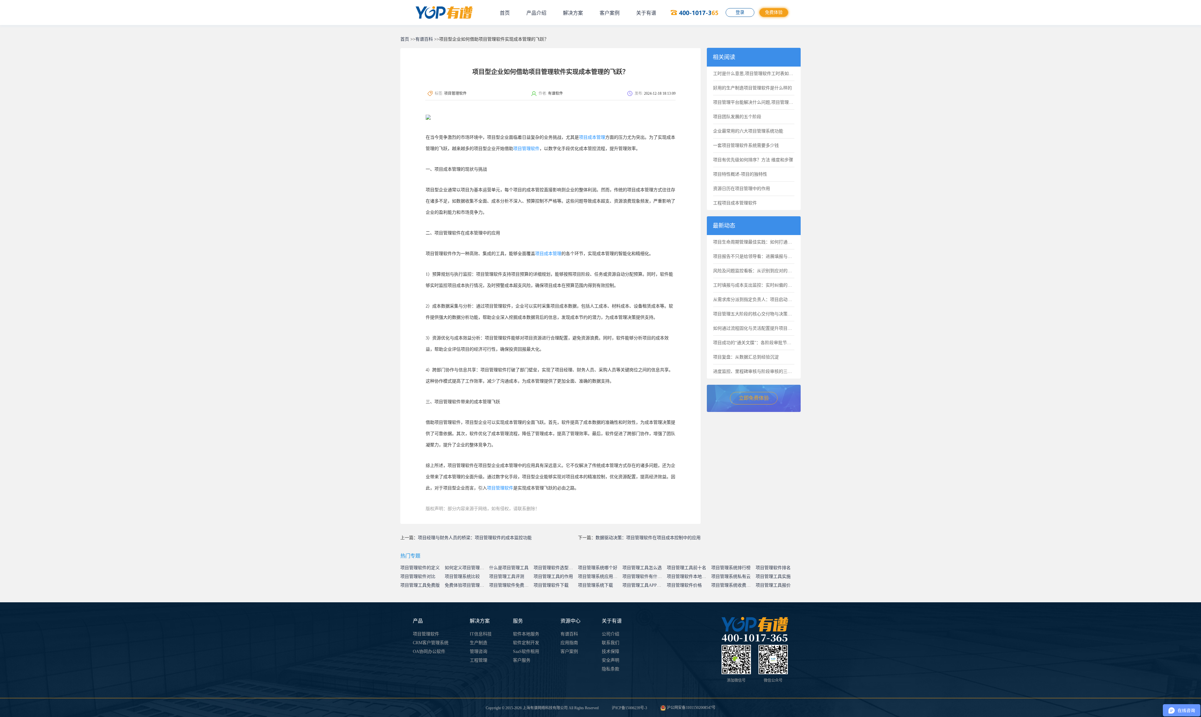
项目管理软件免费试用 (511, 585)
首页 (505, 13)
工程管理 (478, 660)
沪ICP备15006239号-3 (629, 708)
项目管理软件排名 (773, 567)
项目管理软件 (526, 148)
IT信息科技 (481, 634)
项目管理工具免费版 (420, 585)
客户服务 (521, 660)
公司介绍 (610, 634)
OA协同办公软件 (429, 651)
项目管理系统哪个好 (597, 567)
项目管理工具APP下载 (644, 585)
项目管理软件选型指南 (555, 567)
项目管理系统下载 (595, 585)
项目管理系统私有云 (731, 576)
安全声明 (610, 660)
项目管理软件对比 (417, 576)
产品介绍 (536, 13)
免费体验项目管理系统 (467, 585)
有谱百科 (424, 39)
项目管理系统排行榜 (731, 567)
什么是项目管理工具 (509, 567)
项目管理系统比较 (462, 576)
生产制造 (478, 642)
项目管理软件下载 (551, 585)
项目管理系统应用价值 (600, 576)
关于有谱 (646, 13)
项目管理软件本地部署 (689, 576)
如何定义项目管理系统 (467, 567)
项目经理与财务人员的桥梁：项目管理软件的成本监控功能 (475, 537)
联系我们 (610, 642)
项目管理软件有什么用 (644, 576)
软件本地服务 (526, 634)
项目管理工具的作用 (553, 576)
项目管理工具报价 (773, 585)
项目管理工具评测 (506, 576)
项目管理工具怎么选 (642, 567)
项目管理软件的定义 (420, 567)
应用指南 (569, 642)
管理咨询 (478, 651)
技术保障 (610, 651)
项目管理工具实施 (773, 576)
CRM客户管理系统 (430, 642)
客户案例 (610, 13)
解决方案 (573, 13)
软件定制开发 (526, 642)
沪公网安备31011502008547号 (691, 707)
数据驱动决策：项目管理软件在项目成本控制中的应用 (648, 537)
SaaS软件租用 (526, 651)
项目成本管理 (592, 137)
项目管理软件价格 (684, 585)
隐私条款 (610, 669)
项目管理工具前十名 (686, 567)
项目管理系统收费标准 (733, 585)
